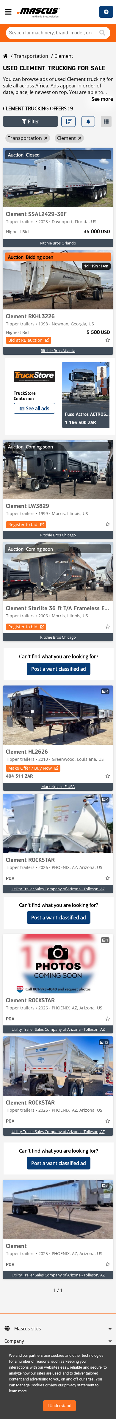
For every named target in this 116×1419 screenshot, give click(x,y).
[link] (58, 177)
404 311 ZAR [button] (19, 776)
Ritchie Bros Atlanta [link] (58, 350)
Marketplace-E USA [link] (58, 786)
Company (14, 1341)
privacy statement (79, 1385)
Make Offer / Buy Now (30, 768)
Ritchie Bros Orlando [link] (58, 243)
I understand (59, 1405)
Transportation (31, 56)
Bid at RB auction (25, 340)
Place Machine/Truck (106, 12)
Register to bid (22, 524)
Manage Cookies (30, 1385)
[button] (30, 121)
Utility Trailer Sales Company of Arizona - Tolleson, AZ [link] (58, 888)
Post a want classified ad (58, 669)
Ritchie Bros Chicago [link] (58, 535)
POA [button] (10, 878)
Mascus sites (27, 1329)
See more (102, 99)
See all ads (37, 408)
